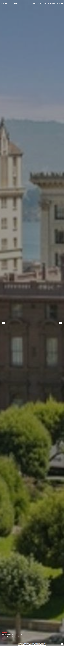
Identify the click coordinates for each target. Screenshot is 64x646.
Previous (3, 323)
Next (60, 323)
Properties (34, 3)
